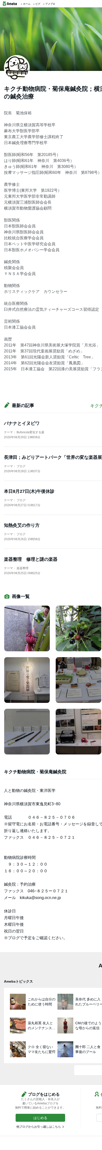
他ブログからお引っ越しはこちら (38, 1126)
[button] (40, 1118)
